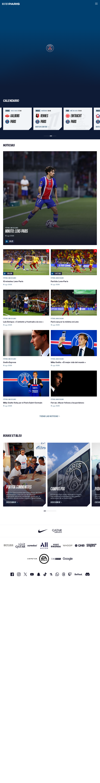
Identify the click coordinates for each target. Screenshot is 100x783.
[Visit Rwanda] (56, 545)
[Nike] (43, 531)
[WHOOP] (68, 545)
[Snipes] (91, 545)
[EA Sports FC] (44, 559)
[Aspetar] (32, 559)
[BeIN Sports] (56, 559)
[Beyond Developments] (8, 545)
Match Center (41, 127)
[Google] (68, 559)
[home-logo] (11, 3)
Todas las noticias (48, 416)
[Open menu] (96, 3)
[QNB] (80, 545)
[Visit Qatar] (20, 545)
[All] (44, 545)
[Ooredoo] (32, 545)
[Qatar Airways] (57, 531)
